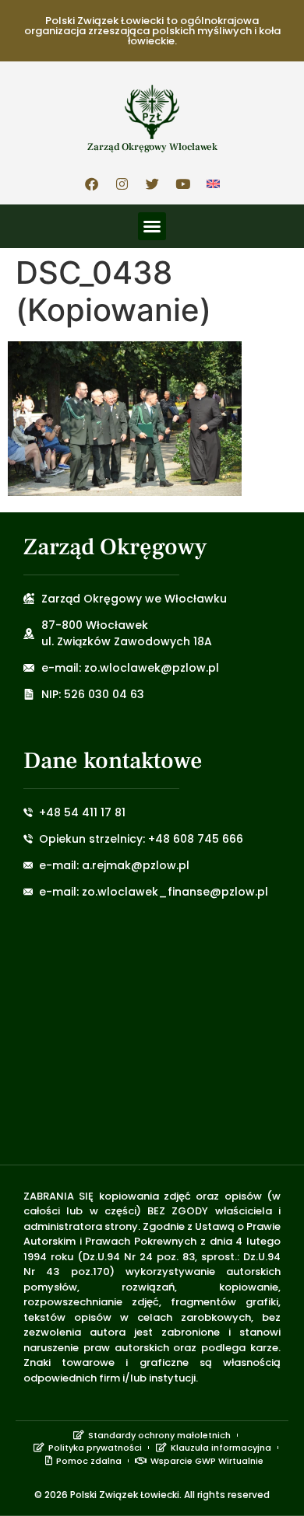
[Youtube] (182, 183)
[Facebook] (91, 183)
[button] (152, 226)
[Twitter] (152, 183)
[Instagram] (121, 183)
